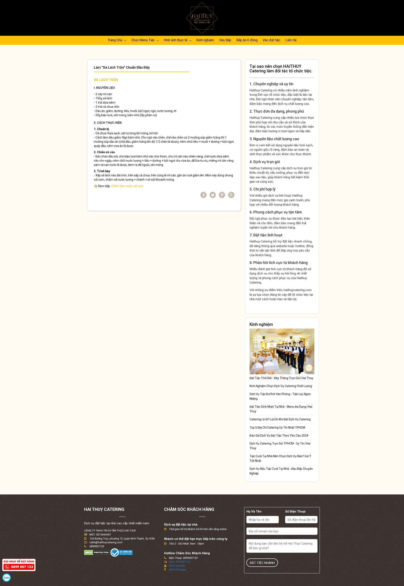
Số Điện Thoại (295, 511)
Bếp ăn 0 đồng (247, 40)
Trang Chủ (115, 40)
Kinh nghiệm (205, 40)
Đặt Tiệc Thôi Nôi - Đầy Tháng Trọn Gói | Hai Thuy (281, 378)
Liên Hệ (290, 40)
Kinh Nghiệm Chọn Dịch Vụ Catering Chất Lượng (281, 386)
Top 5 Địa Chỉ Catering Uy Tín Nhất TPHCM (277, 427)
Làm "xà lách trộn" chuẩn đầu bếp (122, 67)
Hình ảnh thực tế (176, 40)
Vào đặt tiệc (271, 40)
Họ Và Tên (254, 511)
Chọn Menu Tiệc (143, 40)
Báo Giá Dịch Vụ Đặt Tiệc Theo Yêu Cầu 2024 (279, 435)
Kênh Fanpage (177, 569)
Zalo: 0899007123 (179, 561)
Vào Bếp (225, 40)
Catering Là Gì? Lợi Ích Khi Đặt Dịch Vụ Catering (280, 419)
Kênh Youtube (177, 565)
